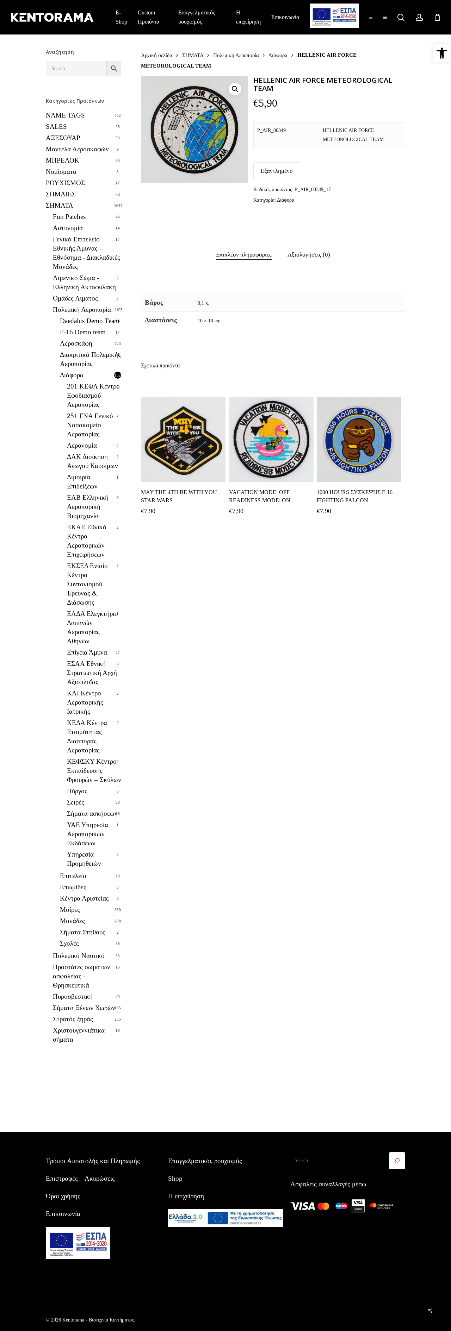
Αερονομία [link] (82, 445)
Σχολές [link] (69, 943)
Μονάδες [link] (72, 921)
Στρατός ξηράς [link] (73, 1019)
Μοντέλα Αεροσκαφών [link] (77, 149)
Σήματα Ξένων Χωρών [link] (84, 1007)
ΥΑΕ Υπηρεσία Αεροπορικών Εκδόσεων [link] (87, 834)
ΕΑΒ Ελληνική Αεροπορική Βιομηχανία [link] (88, 506)
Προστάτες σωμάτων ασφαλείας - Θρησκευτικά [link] (81, 976)
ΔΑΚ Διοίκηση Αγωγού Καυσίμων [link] (92, 461)
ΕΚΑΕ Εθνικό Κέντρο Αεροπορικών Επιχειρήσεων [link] (86, 540)
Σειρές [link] (75, 802)
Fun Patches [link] (69, 216)
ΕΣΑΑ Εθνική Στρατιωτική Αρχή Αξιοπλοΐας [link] (92, 673)
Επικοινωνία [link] (63, 1213)
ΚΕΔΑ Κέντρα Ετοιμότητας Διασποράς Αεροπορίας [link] (87, 736)
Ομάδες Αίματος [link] (75, 298)
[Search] (397, 1160)
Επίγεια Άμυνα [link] (87, 652)
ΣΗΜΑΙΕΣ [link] (61, 194)
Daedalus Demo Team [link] (89, 320)
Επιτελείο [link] (73, 875)
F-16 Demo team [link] (83, 332)
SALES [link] (56, 126)
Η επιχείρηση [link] (186, 1196)
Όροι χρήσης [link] (63, 1196)
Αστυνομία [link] (68, 228)
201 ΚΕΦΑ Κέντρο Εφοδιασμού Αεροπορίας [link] (93, 395)
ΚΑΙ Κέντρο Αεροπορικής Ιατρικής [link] (85, 702)
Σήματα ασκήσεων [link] (92, 813)
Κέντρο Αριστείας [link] (84, 898)
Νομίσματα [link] (61, 171)
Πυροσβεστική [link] (73, 996)
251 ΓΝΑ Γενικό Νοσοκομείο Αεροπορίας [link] (90, 425)
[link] (442, 53)
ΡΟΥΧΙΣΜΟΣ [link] (65, 183)
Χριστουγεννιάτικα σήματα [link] (79, 1035)
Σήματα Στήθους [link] (82, 932)
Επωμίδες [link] (73, 887)
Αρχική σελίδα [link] (156, 55)
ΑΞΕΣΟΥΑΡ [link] (63, 137)
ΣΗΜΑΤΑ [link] (59, 205)
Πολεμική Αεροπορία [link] (82, 309)
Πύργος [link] (77, 791)
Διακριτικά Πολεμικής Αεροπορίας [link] (90, 359)
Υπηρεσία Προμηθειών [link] (84, 859)
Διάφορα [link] (72, 375)
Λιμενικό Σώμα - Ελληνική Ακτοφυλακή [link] (84, 282)
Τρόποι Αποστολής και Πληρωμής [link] (93, 1161)
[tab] (244, 254)
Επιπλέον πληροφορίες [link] (244, 254)
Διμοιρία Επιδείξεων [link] (82, 481)
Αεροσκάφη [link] (76, 343)
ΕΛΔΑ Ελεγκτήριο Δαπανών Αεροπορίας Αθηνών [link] (92, 627)
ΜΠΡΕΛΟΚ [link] (62, 160)
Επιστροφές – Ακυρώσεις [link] (80, 1178)
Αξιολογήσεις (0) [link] (309, 254)
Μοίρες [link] (70, 909)
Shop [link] (175, 1178)
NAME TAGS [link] (65, 115)
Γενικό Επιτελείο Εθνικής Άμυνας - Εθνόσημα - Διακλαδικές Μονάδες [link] (86, 252)
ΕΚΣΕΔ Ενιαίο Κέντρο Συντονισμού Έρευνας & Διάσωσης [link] (87, 584)
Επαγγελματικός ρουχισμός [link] (205, 1161)
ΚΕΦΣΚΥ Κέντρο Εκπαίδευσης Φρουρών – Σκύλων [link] (94, 770)
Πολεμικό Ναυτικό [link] (79, 955)
